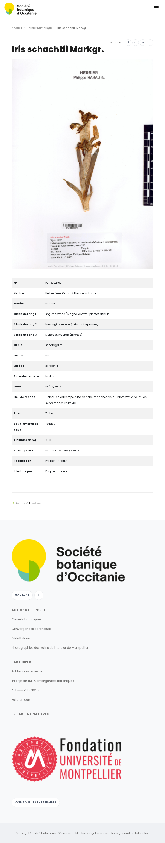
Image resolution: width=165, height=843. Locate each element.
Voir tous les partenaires (36, 802)
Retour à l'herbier (28, 503)
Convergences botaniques (32, 629)
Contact (22, 595)
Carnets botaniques (26, 619)
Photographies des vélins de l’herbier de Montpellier (50, 648)
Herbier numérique (40, 28)
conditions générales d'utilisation (126, 833)
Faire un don (21, 700)
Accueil (17, 28)
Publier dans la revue (27, 671)
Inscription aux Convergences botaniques (43, 681)
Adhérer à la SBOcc (26, 690)
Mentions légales (87, 833)
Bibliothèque (21, 638)
